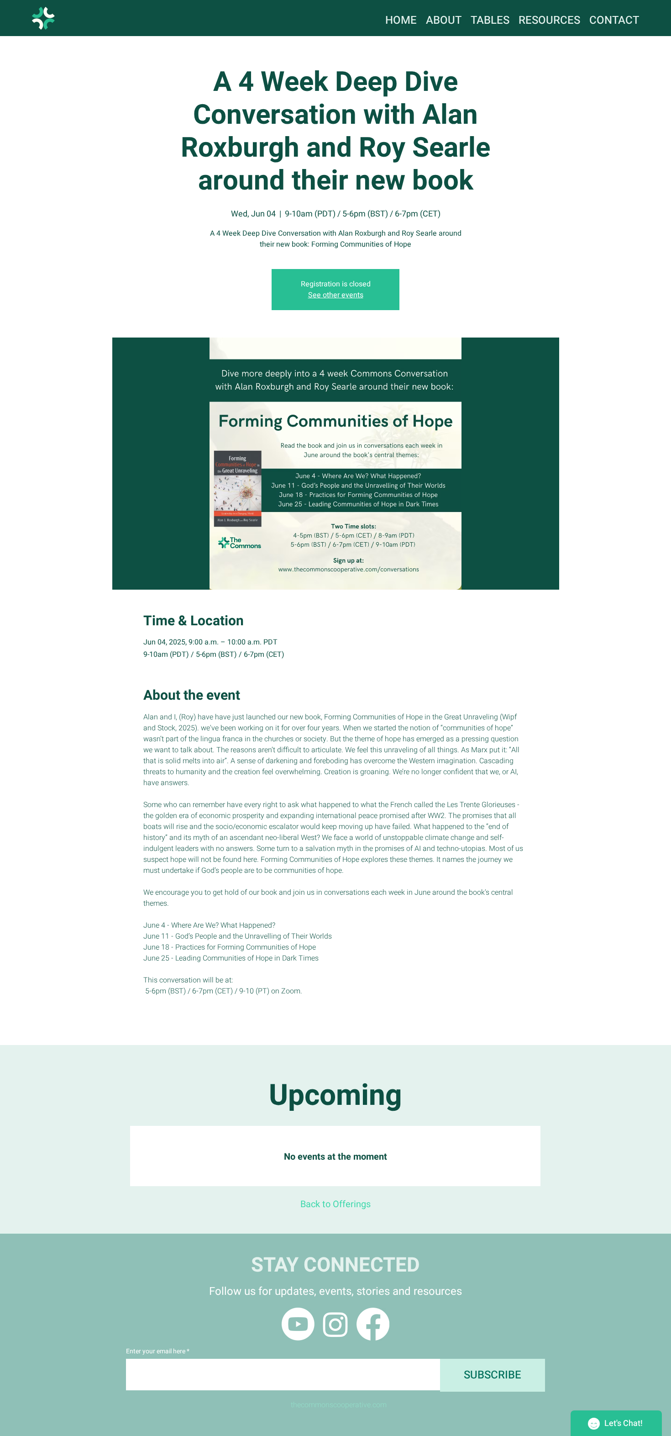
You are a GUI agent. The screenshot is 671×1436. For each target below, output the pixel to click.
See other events (335, 295)
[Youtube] (298, 1324)
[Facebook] (372, 1324)
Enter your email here (155, 1351)
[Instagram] (335, 1324)
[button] (549, 18)
